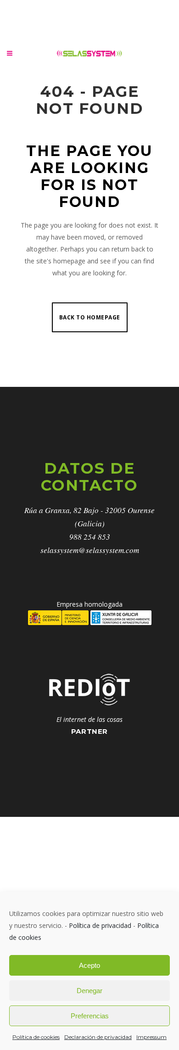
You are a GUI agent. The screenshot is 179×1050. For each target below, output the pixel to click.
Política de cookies (36, 1036)
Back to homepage (89, 317)
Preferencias (90, 1016)
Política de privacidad (100, 925)
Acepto (89, 965)
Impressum (151, 1036)
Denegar (89, 990)
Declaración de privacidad (98, 1036)
